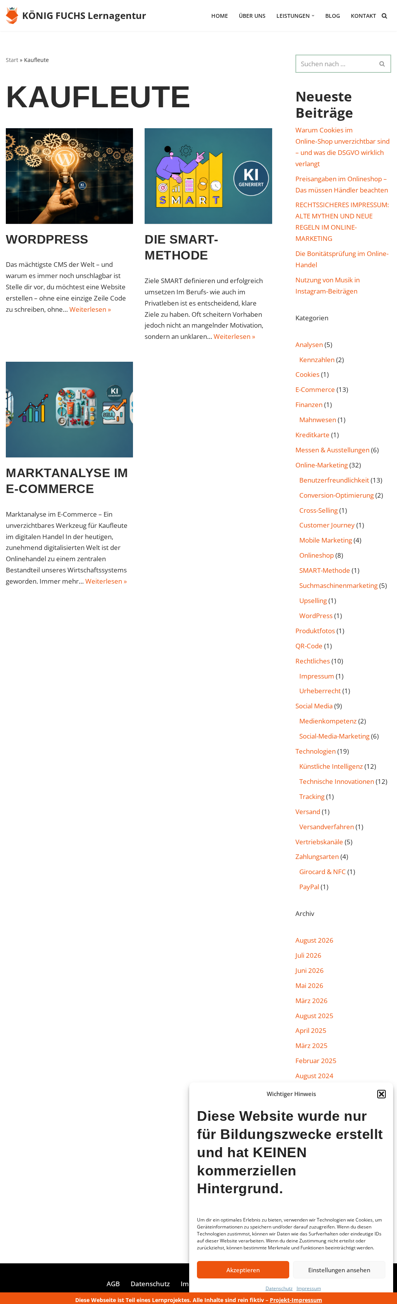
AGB (113, 1283)
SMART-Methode (324, 570)
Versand (307, 811)
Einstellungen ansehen (339, 1270)
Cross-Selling (318, 510)
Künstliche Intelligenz (331, 766)
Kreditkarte (312, 434)
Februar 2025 (316, 1060)
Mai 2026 (309, 985)
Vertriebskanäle (319, 841)
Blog (332, 15)
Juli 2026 (308, 955)
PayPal (309, 886)
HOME (219, 15)
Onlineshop (316, 555)
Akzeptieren (243, 1270)
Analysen (309, 344)
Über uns (252, 15)
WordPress (47, 239)
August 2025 (314, 1015)
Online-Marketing (321, 464)
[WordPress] (69, 175)
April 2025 (310, 1030)
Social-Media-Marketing (334, 736)
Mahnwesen (317, 419)
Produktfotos (315, 630)
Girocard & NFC (322, 871)
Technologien (315, 751)
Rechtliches (312, 660)
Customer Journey (327, 525)
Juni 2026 (309, 970)
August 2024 (314, 1075)
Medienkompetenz (328, 720)
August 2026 (314, 940)
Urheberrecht (320, 690)
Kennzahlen (317, 359)
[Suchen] (384, 16)
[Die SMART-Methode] (208, 175)
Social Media (314, 705)
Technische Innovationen (336, 781)
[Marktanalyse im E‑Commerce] (69, 409)
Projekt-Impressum (296, 1300)
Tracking (312, 796)
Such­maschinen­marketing (338, 585)
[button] (381, 1094)
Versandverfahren (326, 826)
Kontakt (363, 15)
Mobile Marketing (325, 540)
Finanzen (309, 404)
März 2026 (311, 1000)
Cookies (307, 374)
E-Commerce (315, 389)
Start (12, 60)
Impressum (309, 1288)
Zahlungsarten (317, 856)
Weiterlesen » (90, 309)
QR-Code (309, 645)
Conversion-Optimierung (336, 495)
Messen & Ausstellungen (332, 449)
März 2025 (311, 1045)
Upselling (313, 600)
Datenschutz (279, 1288)
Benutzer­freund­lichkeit (334, 480)
